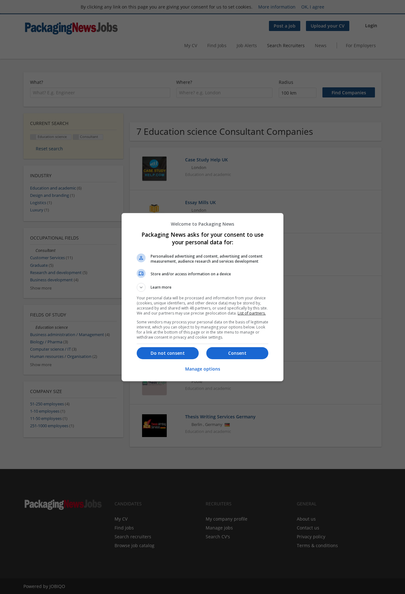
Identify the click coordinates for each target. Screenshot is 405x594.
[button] (202, 287)
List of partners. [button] (252, 313)
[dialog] (203, 297)
